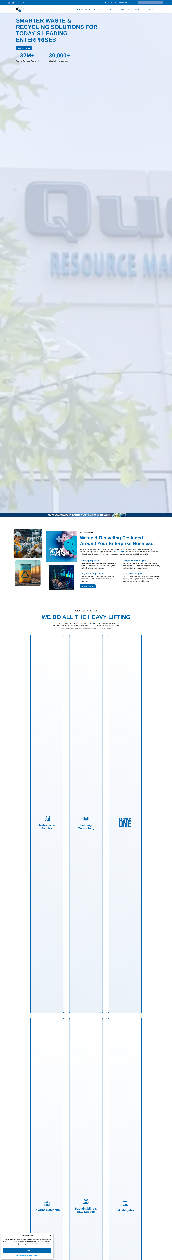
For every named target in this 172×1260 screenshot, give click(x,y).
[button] (50, 1235)
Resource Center (125, 9)
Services (109, 9)
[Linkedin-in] (13, 2)
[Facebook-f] (9, 2)
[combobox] (150, 2)
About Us (138, 9)
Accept (27, 1250)
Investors (151, 9)
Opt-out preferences (22, 1255)
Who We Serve (82, 9)
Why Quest (98, 9)
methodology (119, 551)
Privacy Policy (33, 1255)
